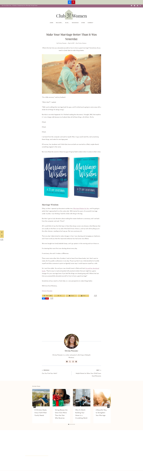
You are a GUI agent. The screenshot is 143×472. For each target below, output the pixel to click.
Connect (90, 22)
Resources (75, 22)
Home (51, 22)
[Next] (108, 406)
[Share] (43, 298)
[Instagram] (134, 5)
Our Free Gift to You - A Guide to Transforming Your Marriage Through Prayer (20, 5)
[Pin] (47, 298)
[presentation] (41, 397)
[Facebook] (131, 5)
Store (83, 22)
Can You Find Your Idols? (49, 372)
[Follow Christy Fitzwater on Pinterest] (76, 361)
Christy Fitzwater (62, 43)
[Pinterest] (137, 5)
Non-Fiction (79, 43)
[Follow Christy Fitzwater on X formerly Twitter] (70, 361)
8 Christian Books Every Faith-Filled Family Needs (41, 412)
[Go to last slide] (34, 406)
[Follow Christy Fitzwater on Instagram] (73, 361)
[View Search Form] (140, 5)
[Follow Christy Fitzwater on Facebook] (67, 361)
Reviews (84, 43)
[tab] (68, 424)
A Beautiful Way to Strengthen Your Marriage (101, 412)
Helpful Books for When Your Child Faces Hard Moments (88, 373)
